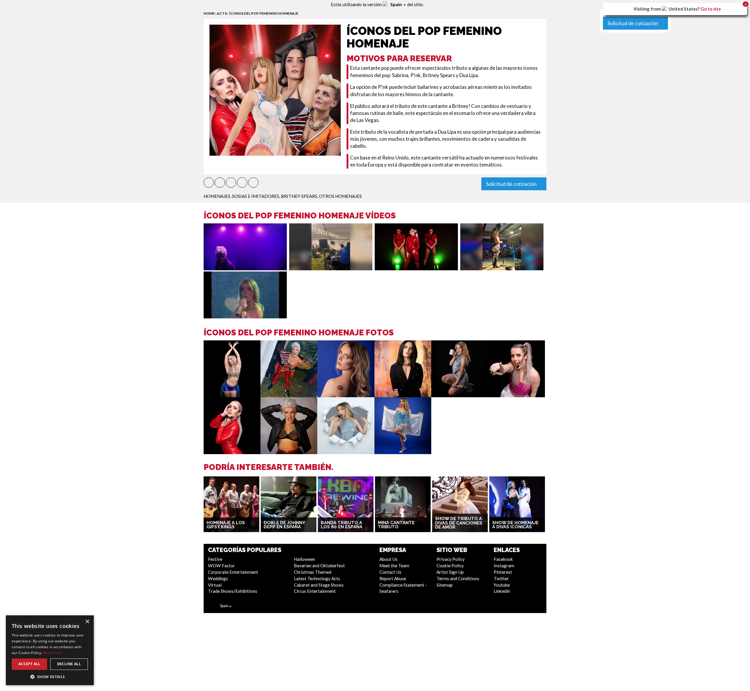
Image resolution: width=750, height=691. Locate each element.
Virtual (214, 585)
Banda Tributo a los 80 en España (341, 525)
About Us (388, 559)
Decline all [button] (69, 663)
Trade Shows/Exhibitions (232, 591)
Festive (215, 559)
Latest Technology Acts (317, 578)
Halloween (304, 559)
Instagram (504, 565)
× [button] (87, 621)
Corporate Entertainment (233, 572)
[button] (209, 182)
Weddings (218, 578)
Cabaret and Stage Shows (319, 585)
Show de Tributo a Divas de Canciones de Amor (458, 523)
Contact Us (390, 572)
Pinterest (503, 572)
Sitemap (445, 585)
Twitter (501, 578)
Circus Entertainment (315, 591)
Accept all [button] (29, 663)
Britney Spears (299, 196)
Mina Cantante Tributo (396, 525)
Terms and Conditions (458, 578)
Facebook (503, 559)
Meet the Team (394, 565)
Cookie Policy (450, 565)
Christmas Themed (312, 572)
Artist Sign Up (450, 572)
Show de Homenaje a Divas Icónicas (515, 525)
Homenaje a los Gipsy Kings (226, 525)
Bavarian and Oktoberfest (319, 565)
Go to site (710, 8)
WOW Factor (221, 565)
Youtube (502, 585)
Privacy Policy (451, 559)
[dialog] (50, 650)
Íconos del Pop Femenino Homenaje (263, 13)
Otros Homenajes (340, 196)
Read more (52, 652)
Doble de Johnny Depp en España (284, 525)
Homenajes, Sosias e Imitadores (241, 196)
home (209, 13)
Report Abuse (392, 578)
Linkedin (502, 591)
